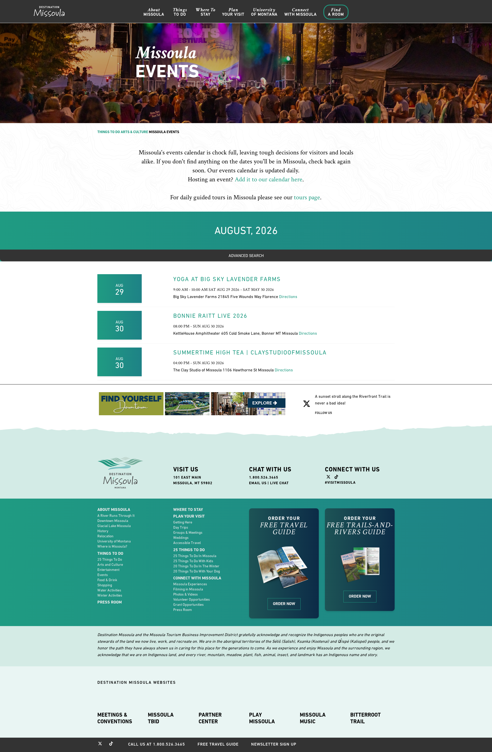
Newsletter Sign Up (273, 744)
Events (102, 575)
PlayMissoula (262, 718)
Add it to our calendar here (268, 179)
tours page (307, 197)
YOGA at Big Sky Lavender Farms (227, 279)
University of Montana (114, 541)
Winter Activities (109, 595)
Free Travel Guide (218, 744)
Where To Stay (188, 509)
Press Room (109, 602)
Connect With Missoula (197, 578)
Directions (288, 296)
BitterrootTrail (365, 718)
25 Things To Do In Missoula (194, 556)
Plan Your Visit (189, 516)
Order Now (284, 603)
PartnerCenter (210, 718)
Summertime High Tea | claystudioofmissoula (250, 352)
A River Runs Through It (116, 515)
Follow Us (323, 413)
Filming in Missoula (188, 589)
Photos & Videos (185, 594)
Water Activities (109, 590)
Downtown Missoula (112, 521)
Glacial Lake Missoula (114, 526)
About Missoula (113, 509)
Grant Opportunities (188, 604)
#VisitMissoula (340, 482)
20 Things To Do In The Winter (196, 566)
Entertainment (108, 570)
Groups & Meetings (187, 532)
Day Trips (180, 527)
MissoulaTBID (161, 718)
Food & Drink (107, 580)
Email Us (257, 483)
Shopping (104, 585)
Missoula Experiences (190, 584)
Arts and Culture (110, 564)
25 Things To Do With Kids (193, 561)
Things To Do (108, 132)
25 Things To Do (109, 559)
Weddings (181, 538)
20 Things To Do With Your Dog (196, 571)
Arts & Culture (134, 132)
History (102, 531)
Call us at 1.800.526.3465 (156, 744)
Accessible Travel (187, 543)
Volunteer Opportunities (191, 599)
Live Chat (279, 483)
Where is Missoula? (112, 546)
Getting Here (182, 522)
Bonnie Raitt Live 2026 (210, 315)
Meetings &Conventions (114, 718)
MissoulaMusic (313, 718)
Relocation (105, 536)
